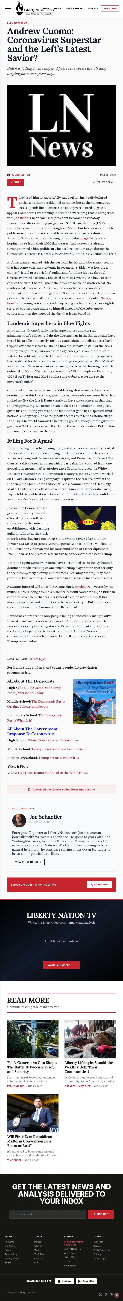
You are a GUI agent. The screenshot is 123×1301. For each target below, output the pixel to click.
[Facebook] (105, 1294)
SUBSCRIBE (110, 8)
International (70, 1265)
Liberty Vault (70, 1257)
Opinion (38, 1246)
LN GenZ (68, 1261)
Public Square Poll (102, 1250)
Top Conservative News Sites (73, 1243)
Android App (99, 1258)
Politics (37, 1241)
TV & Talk (39, 1254)
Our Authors (10, 1246)
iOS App (97, 1254)
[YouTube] (111, 1294)
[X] (100, 1294)
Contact (8, 1250)
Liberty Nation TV (72, 1249)
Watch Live (69, 1253)
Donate (97, 1246)
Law (36, 1262)
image (84, 238)
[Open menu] (8, 8)
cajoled (80, 586)
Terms (8, 1262)
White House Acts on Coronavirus (53, 740)
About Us (9, 1241)
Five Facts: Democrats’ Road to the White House (53, 772)
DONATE (93, 8)
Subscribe (101, 1214)
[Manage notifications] (116, 1295)
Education (39, 1258)
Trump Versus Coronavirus (58, 758)
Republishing (11, 1254)
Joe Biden (21, 218)
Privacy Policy (12, 1258)
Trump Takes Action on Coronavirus (59, 749)
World (37, 1250)
